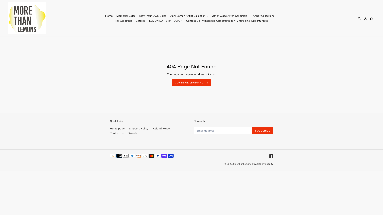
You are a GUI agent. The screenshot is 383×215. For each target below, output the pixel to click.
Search (132, 133)
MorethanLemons (242, 163)
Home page (117, 128)
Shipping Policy (138, 128)
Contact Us (117, 133)
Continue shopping (189, 82)
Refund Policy (161, 128)
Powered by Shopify (262, 163)
